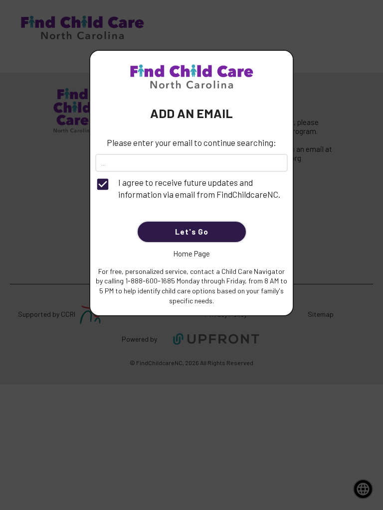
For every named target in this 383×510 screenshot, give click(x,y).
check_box (102, 184)
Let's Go (191, 231)
